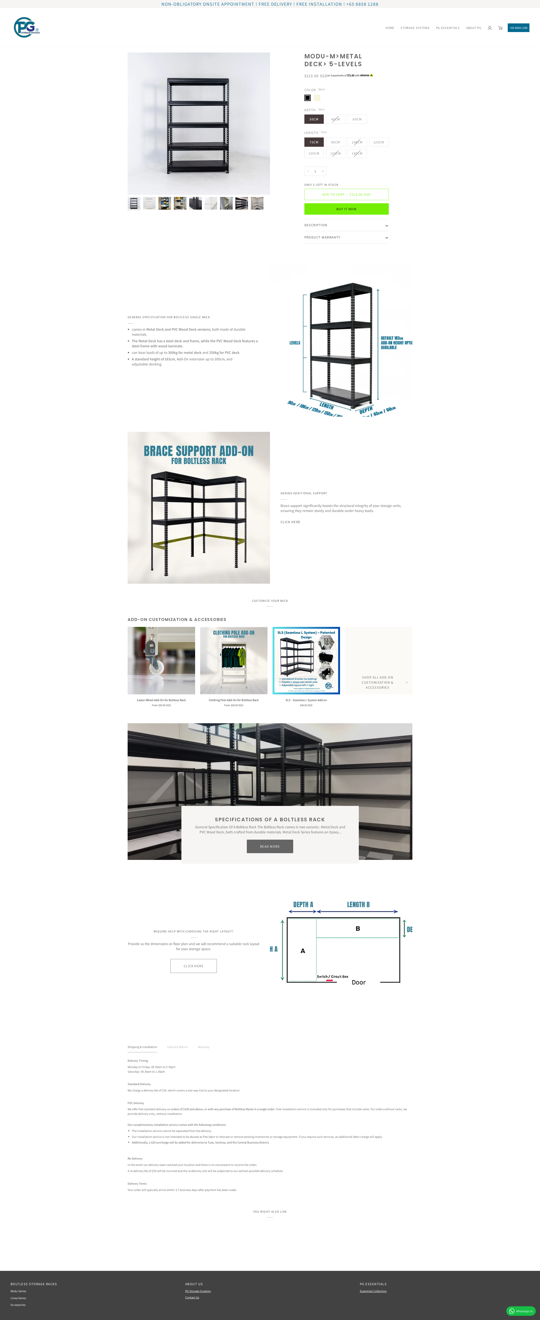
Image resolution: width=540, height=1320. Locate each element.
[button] (415, 27)
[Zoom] (135, 187)
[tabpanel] (270, 1125)
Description (316, 225)
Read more (270, 846)
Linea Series (18, 1298)
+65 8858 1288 (518, 28)
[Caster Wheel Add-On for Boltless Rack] (161, 660)
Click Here (291, 522)
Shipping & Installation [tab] (142, 1047)
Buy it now (346, 209)
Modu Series (18, 1291)
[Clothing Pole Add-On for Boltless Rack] (234, 660)
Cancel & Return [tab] (177, 1047)
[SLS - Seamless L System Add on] (306, 660)
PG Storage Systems (198, 1291)
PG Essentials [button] (373, 1284)
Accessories (18, 1305)
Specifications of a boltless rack (270, 819)
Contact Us (192, 1297)
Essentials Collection (373, 1291)
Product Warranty (322, 237)
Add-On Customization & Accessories (177, 619)
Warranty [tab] (203, 1047)
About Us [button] (194, 1284)
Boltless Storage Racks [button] (34, 1284)
